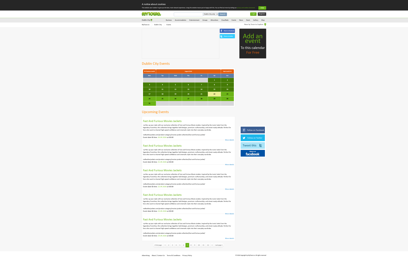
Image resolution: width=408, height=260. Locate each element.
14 (201, 89)
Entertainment (194, 20)
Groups (205, 20)
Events (234, 20)
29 (214, 99)
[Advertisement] (180, 43)
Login (253, 14)
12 (175, 89)
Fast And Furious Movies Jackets (162, 121)
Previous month (150, 71)
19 (175, 94)
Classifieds (224, 20)
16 (227, 89)
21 (201, 94)
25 (162, 99)
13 (188, 89)
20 (188, 94)
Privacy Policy (187, 255)
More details (229, 140)
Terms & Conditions (173, 255)
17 (149, 94)
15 (214, 89)
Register (262, 14)
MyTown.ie (145, 25)
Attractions (214, 20)
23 (227, 94)
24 (149, 99)
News (241, 20)
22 (214, 94)
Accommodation (180, 20)
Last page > (218, 245)
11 (162, 89)
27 (188, 99)
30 (227, 99)
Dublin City (146, 20)
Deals (248, 20)
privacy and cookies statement (246, 8)
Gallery (255, 20)
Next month (226, 71)
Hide (262, 8)
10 (149, 89)
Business (169, 20)
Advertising (146, 255)
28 (201, 99)
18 (162, 94)
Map (263, 20)
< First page (158, 245)
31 (149, 103)
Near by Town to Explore (254, 24)
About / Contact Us (158, 255)
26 (175, 99)
